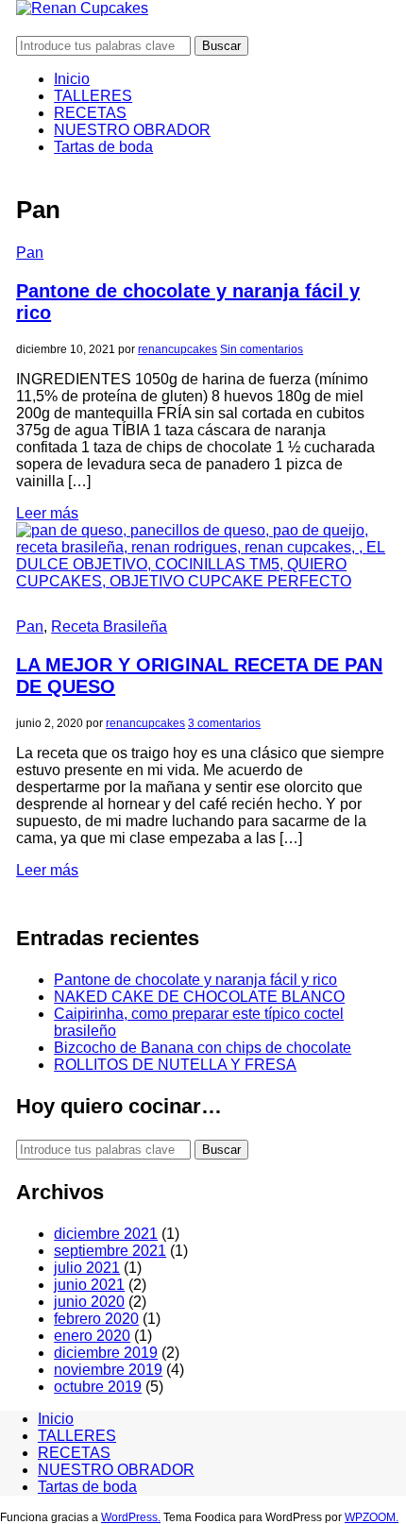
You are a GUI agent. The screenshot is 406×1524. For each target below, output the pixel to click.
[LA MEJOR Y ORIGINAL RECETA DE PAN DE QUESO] (203, 581)
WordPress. (131, 1517)
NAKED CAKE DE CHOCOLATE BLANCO (199, 997)
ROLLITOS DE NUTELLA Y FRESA (175, 1065)
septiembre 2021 (110, 1251)
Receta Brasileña (109, 626)
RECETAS (90, 113)
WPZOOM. (371, 1517)
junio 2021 (89, 1285)
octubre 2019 (98, 1387)
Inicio (72, 79)
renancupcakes (177, 349)
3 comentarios (224, 723)
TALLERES (93, 96)
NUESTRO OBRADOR (132, 130)
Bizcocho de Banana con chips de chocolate (202, 1048)
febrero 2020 (96, 1319)
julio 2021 (87, 1268)
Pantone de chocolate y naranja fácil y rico (195, 980)
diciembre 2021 (106, 1234)
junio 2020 (89, 1302)
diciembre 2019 (106, 1353)
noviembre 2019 (108, 1370)
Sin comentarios (261, 349)
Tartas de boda (103, 147)
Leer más (47, 513)
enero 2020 (92, 1336)
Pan (29, 253)
